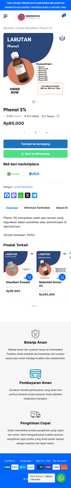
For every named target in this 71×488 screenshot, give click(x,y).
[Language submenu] (32, 460)
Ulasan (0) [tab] (62, 207)
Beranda (8, 28)
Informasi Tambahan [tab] (37, 207)
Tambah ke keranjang (35, 144)
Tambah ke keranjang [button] (29, 277)
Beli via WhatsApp (37, 153)
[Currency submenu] (16, 460)
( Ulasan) (16, 116)
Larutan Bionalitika (26, 28)
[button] (34, 306)
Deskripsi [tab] (12, 207)
